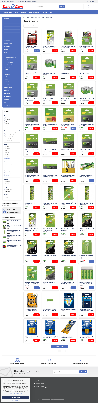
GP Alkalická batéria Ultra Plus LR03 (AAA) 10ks (50, 150)
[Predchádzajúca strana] (52, 351)
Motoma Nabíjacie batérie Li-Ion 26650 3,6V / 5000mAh (50, 309)
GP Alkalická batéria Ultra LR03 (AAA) (50, 124)
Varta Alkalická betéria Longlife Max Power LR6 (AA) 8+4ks (14, 246)
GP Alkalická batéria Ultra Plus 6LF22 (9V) (86, 124)
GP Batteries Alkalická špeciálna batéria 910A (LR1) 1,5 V (50, 229)
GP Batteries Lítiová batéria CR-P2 (86, 229)
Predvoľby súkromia (46, 399)
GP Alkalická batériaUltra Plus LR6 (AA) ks (50, 175)
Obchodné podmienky (40, 383)
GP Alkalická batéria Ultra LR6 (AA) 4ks (68, 124)
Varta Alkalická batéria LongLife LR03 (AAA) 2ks (50, 336)
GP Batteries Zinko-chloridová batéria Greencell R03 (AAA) (32, 283)
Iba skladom (7, 191)
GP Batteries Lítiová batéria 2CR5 (67, 229)
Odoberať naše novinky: (19, 373)
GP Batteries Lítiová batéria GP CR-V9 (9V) (68, 256)
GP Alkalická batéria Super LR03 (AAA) (67, 72)
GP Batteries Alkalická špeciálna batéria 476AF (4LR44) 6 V (32, 229)
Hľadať (62, 6)
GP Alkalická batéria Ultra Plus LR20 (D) (86, 150)
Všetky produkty (8, 189)
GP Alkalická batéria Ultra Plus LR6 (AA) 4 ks (32, 175)
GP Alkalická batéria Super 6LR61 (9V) (31, 72)
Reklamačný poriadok (40, 386)
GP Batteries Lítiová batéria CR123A (31, 256)
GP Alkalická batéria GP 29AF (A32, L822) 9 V (49, 47)
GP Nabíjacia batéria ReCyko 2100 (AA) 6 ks (67, 283)
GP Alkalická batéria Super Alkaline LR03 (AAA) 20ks (49, 72)
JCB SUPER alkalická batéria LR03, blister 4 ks (31, 309)
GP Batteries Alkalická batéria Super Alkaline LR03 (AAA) (86, 175)
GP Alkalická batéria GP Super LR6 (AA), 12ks (86, 47)
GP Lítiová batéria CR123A (49, 282)
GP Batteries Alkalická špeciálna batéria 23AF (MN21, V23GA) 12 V (50, 203)
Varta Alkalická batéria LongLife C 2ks (32, 336)
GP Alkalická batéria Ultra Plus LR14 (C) (68, 150)
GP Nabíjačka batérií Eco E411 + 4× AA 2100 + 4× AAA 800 (86, 283)
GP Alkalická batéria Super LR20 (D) (49, 99)
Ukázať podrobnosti (15, 400)
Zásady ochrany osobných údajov (42, 387)
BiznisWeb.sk (53, 401)
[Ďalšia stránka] (66, 351)
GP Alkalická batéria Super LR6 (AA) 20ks (86, 99)
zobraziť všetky (7, 158)
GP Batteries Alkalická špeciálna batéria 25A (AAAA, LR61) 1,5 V (68, 202)
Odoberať (83, 372)
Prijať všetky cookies (15, 397)
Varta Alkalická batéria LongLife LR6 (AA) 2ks (86, 336)
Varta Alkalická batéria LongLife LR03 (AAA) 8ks (68, 336)
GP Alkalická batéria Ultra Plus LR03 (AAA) (32, 150)
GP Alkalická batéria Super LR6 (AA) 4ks (32, 124)
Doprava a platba (39, 385)
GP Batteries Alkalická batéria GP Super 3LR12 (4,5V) (68, 175)
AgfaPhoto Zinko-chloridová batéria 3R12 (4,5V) (31, 47)
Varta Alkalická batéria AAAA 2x (68, 309)
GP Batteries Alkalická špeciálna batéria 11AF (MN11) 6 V (32, 202)
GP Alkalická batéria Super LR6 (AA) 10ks (68, 99)
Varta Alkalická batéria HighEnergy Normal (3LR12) (86, 309)
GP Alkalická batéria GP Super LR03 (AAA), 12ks (68, 47)
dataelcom (68, 381)
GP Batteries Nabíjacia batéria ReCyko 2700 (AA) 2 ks (86, 256)
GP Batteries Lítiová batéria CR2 (49, 256)
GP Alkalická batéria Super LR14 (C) (31, 99)
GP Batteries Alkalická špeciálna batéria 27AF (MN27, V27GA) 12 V (86, 203)
